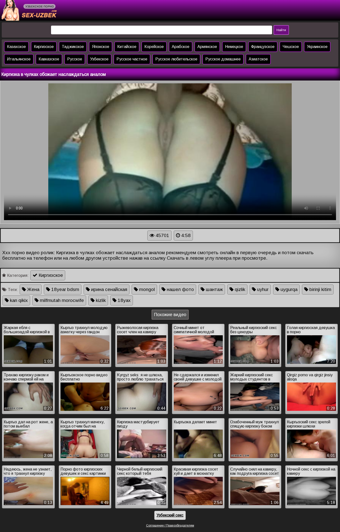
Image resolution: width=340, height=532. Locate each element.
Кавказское (49, 59)
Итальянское (19, 59)
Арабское (180, 47)
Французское (263, 47)
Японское (100, 47)
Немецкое (234, 47)
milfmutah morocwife (61, 300)
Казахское (16, 47)
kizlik (100, 300)
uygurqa (288, 289)
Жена (32, 289)
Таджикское (73, 47)
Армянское (207, 47)
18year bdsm (64, 289)
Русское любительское (176, 59)
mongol (146, 289)
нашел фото (180, 289)
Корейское (154, 47)
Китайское (126, 47)
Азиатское (258, 59)
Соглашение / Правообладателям (170, 525)
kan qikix (18, 300)
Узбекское (99, 59)
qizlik (239, 289)
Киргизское (44, 47)
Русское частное (131, 59)
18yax (123, 300)
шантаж (214, 289)
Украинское (317, 47)
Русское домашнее (223, 59)
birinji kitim (319, 289)
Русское (74, 59)
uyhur (262, 289)
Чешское (291, 47)
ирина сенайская (108, 289)
